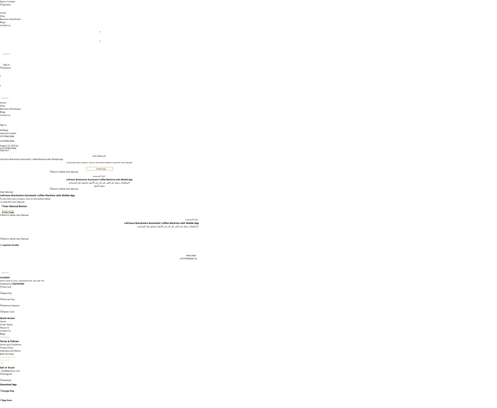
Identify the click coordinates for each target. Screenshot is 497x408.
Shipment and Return (10, 350)
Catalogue (5, 337)
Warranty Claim (7, 357)
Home (3, 321)
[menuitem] (3, 13)
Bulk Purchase (7, 354)
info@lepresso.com (10, 370)
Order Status (6, 324)
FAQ (2, 363)
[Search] (37, 54)
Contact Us (5, 330)
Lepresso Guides (8, 133)
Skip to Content (7, 1)
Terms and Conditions (10, 344)
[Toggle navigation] (1, 92)
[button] (2, 58)
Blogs (2, 333)
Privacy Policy (6, 347)
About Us (4, 327)
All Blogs (4, 130)
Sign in (6, 64)
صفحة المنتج (99, 185)
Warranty (4, 360)
